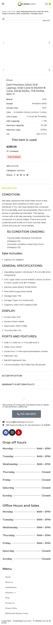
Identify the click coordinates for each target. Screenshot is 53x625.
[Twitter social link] (17, 175)
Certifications (11, 587)
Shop (4, 11)
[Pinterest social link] (21, 175)
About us (9, 582)
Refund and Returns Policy (16, 613)
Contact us (10, 603)
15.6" (44, 108)
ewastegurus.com (22, 621)
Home (8, 577)
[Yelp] (18, 432)
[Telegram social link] (27, 175)
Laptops (11, 11)
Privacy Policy (11, 608)
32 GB (44, 125)
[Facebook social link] (14, 175)
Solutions (9, 592)
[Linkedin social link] (24, 175)
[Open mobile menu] (3, 3)
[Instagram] (12, 432)
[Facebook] (6, 432)
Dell (44, 99)
